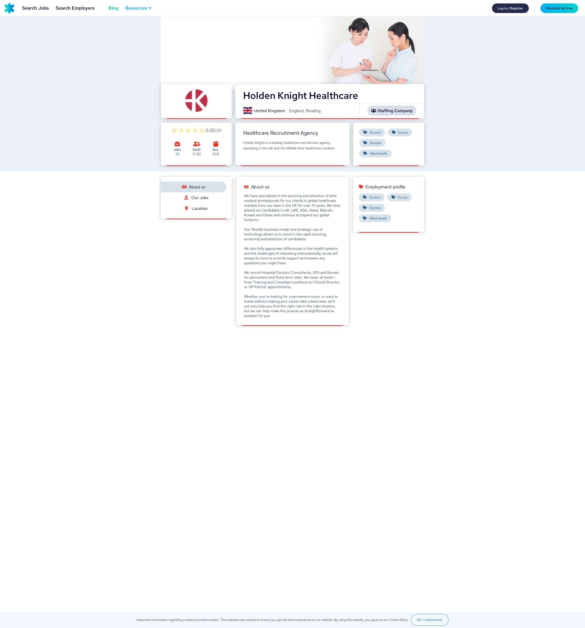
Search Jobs (35, 8)
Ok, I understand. (430, 619)
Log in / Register (510, 8)
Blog (113, 8)
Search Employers (75, 8)
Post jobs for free (559, 8)
